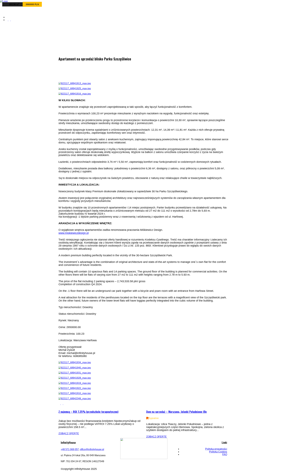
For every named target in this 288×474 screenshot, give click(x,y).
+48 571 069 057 (70, 449)
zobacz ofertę (68, 433)
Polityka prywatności (216, 449)
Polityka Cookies (218, 451)
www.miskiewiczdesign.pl (73, 233)
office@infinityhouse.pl (92, 449)
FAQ (224, 454)
